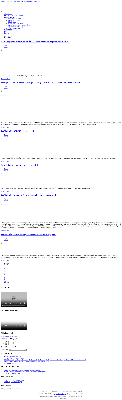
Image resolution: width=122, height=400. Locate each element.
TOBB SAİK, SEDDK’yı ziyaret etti (17, 131)
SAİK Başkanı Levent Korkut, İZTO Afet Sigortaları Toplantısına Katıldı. (35, 41)
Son (5, 284)
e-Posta (6, 47)
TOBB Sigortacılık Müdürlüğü (13, 382)
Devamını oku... (5, 79)
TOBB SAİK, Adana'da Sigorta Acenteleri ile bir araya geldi (28, 195)
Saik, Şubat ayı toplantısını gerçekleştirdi (19, 165)
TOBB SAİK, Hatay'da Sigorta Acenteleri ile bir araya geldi (28, 234)
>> (16, 336)
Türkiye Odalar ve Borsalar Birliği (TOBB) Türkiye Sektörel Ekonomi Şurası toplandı (40, 82)
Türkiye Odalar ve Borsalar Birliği (14, 380)
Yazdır (6, 45)
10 (5, 281)
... (4, 273)
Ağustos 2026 (9, 336)
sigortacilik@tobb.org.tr (60, 394)
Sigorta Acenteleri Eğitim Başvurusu (14, 358)
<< (2, 336)
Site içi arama (4, 349)
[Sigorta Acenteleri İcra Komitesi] (20, 1)
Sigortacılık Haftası (9, 363)
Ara (26, 349)
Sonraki (6, 282)
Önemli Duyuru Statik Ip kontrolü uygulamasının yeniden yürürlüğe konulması (26, 361)
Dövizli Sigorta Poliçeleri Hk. (12, 356)
